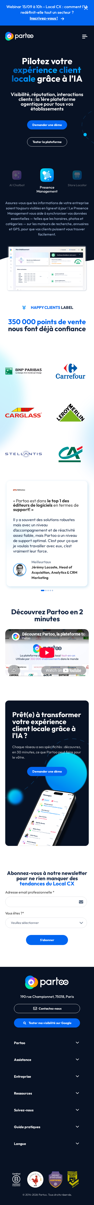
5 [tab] (52, 590)
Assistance (22, 1059)
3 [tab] (48, 590)
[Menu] (85, 36)
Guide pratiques (27, 1127)
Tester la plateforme (47, 142)
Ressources (23, 1093)
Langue (20, 1143)
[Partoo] (19, 36)
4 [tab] (50, 590)
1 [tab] (42, 590)
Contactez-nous (50, 1008)
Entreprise (22, 1076)
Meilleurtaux (41, 562)
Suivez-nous (23, 1110)
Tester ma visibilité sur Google (50, 1023)
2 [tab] (46, 590)
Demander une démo (47, 125)
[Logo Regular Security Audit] (74, 1179)
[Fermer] (86, 8)
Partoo (19, 1043)
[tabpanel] (47, 533)
